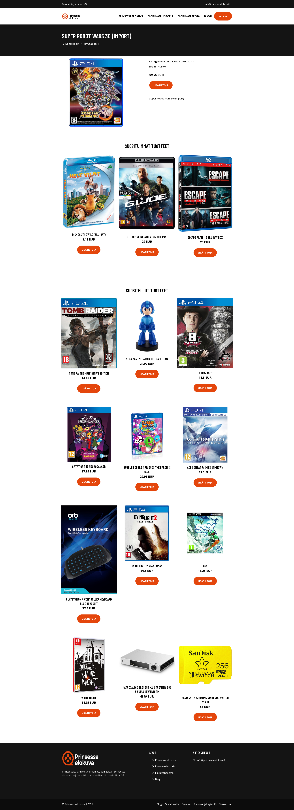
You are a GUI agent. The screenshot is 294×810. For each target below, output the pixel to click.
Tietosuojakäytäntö (205, 804)
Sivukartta (225, 804)
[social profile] (85, 4)
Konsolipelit (72, 43)
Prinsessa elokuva (131, 16)
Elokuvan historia (160, 16)
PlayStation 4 (91, 43)
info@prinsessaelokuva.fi (217, 4)
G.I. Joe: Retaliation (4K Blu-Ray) (147, 237)
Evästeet (186, 804)
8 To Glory (205, 373)
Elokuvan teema (189, 16)
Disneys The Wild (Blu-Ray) (89, 234)
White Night (88, 698)
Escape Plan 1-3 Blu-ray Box (205, 237)
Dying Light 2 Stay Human (147, 566)
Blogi (208, 16)
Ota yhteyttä (172, 804)
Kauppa (223, 16)
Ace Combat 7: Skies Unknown (205, 467)
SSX (205, 566)
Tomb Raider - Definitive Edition (89, 373)
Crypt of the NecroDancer (89, 466)
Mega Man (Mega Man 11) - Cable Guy (147, 359)
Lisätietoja (161, 85)
